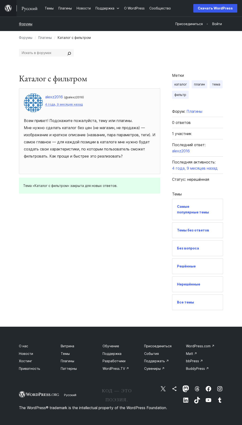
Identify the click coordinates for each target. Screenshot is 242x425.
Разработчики (114, 361)
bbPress (194, 361)
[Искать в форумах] (69, 53)
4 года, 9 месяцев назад (64, 104)
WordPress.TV (116, 368)
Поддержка (112, 354)
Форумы (25, 24)
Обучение (111, 346)
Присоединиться (158, 346)
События (151, 354)
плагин (199, 84)
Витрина (67, 346)
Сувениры (154, 368)
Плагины (45, 38)
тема (216, 84)
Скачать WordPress (215, 8)
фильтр (180, 95)
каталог (180, 84)
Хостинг (25, 361)
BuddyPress (197, 368)
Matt (191, 354)
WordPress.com (200, 346)
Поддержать (156, 361)
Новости (26, 354)
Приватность (29, 368)
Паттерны (69, 368)
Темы (65, 354)
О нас (23, 346)
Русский (70, 395)
